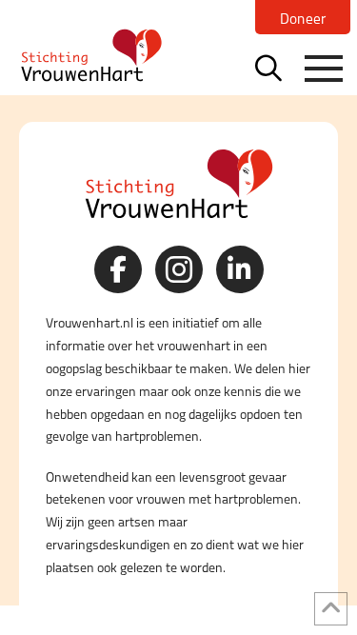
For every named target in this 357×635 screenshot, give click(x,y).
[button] (268, 67)
